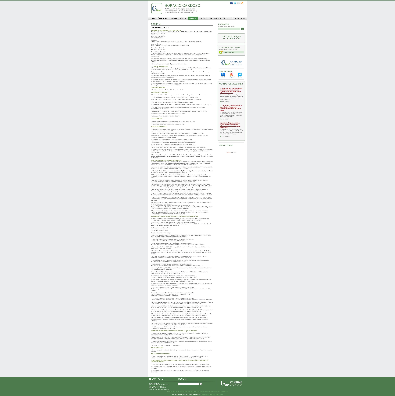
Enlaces (201, 391)
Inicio (169, 391)
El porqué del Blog (177, 391)
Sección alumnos (222, 391)
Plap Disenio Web (218, 394)
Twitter (240, 77)
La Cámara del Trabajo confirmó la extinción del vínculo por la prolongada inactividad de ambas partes (231, 108)
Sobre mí (195, 391)
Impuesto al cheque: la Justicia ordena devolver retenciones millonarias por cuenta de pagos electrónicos (230, 125)
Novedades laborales (210, 391)
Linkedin (223, 77)
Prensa (190, 391)
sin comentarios (225, 101)
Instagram (231, 77)
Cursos (185, 391)
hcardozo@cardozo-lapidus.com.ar (159, 389)
